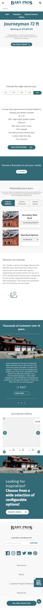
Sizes (7, 14)
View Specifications (19, 147)
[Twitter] (24, 553)
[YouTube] (30, 553)
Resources (21, 593)
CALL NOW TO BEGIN (20, 44)
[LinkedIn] (19, 553)
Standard (22, 171)
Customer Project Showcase (21, 583)
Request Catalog (14, 512)
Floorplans (17, 14)
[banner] (21, 3)
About (21, 574)
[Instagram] (13, 553)
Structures (21, 393)
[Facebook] (8, 553)
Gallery (21, 17)
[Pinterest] (35, 553)
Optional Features (31, 14)
